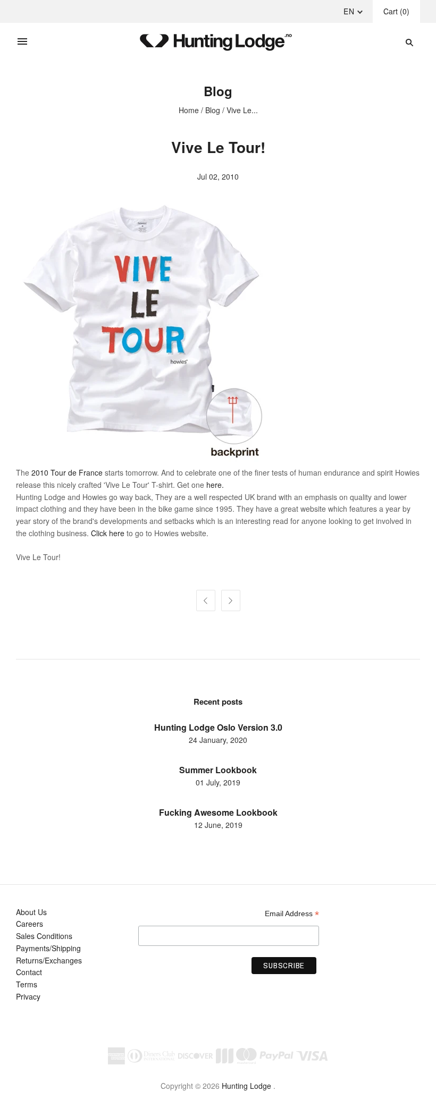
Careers (29, 923)
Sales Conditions (44, 936)
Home (189, 110)
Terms (26, 984)
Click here (109, 533)
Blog (212, 110)
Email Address (292, 914)
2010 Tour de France (67, 472)
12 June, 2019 (218, 824)
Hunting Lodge (246, 1085)
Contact (29, 972)
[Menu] (22, 42)
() (396, 11)
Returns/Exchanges (49, 960)
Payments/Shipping (48, 948)
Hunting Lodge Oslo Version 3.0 (218, 727)
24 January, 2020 (218, 739)
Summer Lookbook (218, 770)
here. (215, 484)
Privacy (28, 996)
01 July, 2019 (218, 782)
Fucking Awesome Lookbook (218, 812)
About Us (31, 912)
